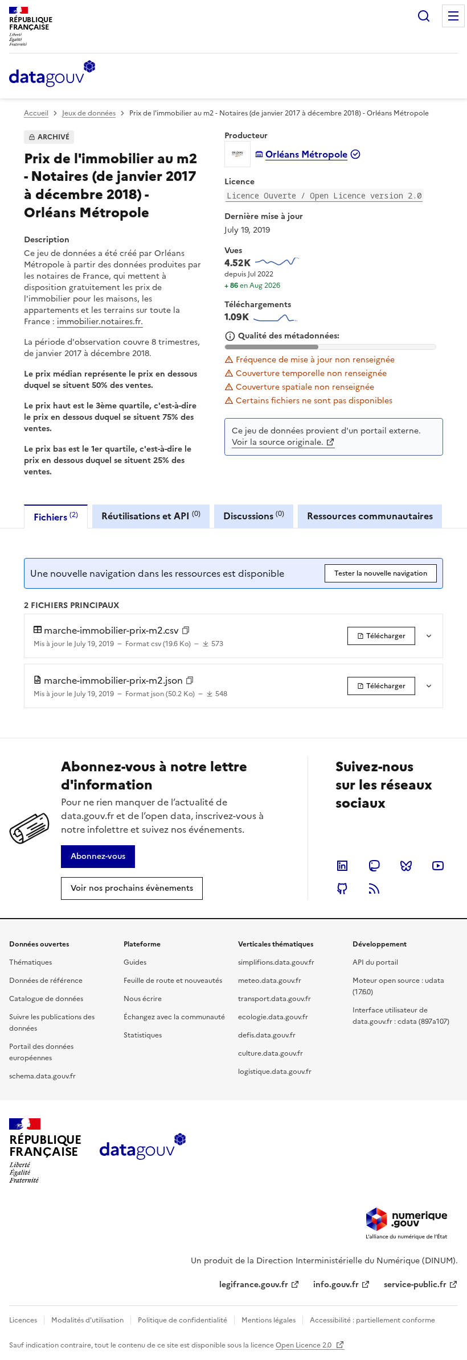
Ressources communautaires (370, 516)
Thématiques (30, 962)
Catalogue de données (46, 999)
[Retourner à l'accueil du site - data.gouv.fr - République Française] (143, 1150)
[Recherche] (423, 16)
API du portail (375, 962)
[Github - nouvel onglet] (342, 888)
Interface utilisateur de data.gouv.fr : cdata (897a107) (401, 1016)
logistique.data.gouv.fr (275, 1071)
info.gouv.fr (336, 1285)
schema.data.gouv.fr (42, 1076)
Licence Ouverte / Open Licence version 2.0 (324, 195)
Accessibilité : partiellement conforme (372, 1320)
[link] (381, 636)
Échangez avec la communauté (174, 1017)
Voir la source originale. (277, 442)
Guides (135, 962)
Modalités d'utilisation (87, 1320)
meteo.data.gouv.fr (269, 980)
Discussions (253, 516)
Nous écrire (143, 999)
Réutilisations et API (150, 516)
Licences (23, 1320)
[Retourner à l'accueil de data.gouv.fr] (52, 74)
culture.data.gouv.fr (270, 1053)
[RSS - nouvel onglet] (374, 888)
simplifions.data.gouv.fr (276, 962)
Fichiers (56, 517)
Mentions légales (268, 1320)
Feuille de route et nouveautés (173, 980)
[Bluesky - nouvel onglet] (406, 865)
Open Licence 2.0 (304, 1345)
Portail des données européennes (41, 1052)
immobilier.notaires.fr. (100, 322)
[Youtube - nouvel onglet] (438, 865)
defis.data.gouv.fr (267, 1035)
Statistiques (143, 1035)
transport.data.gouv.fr (274, 999)
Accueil (36, 113)
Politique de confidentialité (182, 1320)
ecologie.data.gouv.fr (273, 1017)
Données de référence (46, 980)
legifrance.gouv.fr (253, 1285)
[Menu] (453, 16)
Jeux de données (89, 113)
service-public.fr (415, 1285)
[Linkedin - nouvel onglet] (342, 865)
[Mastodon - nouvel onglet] (374, 865)
